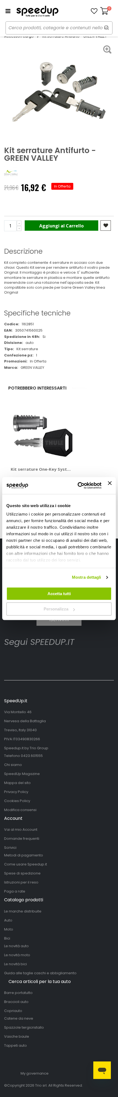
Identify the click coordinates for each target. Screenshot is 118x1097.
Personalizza (56, 609)
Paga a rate (14, 891)
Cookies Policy (17, 800)
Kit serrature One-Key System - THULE (42, 469)
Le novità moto (17, 955)
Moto (8, 929)
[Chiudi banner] (110, 485)
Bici (7, 938)
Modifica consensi (20, 809)
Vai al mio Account (20, 829)
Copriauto (13, 1010)
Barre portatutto (18, 992)
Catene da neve (18, 1018)
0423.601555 (32, 755)
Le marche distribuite (22, 911)
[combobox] (59, 27)
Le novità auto (16, 946)
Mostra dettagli (86, 577)
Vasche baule (16, 1036)
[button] (94, 11)
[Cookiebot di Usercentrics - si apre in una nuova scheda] (78, 485)
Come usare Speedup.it (25, 864)
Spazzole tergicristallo (24, 1027)
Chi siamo (13, 764)
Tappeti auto (15, 1045)
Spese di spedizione (22, 873)
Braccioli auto (16, 1001)
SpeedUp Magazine (22, 773)
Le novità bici (15, 964)
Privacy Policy (16, 791)
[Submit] (106, 27)
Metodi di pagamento (23, 855)
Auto (8, 920)
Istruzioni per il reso (21, 882)
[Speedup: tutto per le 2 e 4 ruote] (37, 11)
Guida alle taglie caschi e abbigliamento (40, 973)
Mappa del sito (17, 782)
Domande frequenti (21, 838)
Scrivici (10, 847)
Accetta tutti (59, 593)
